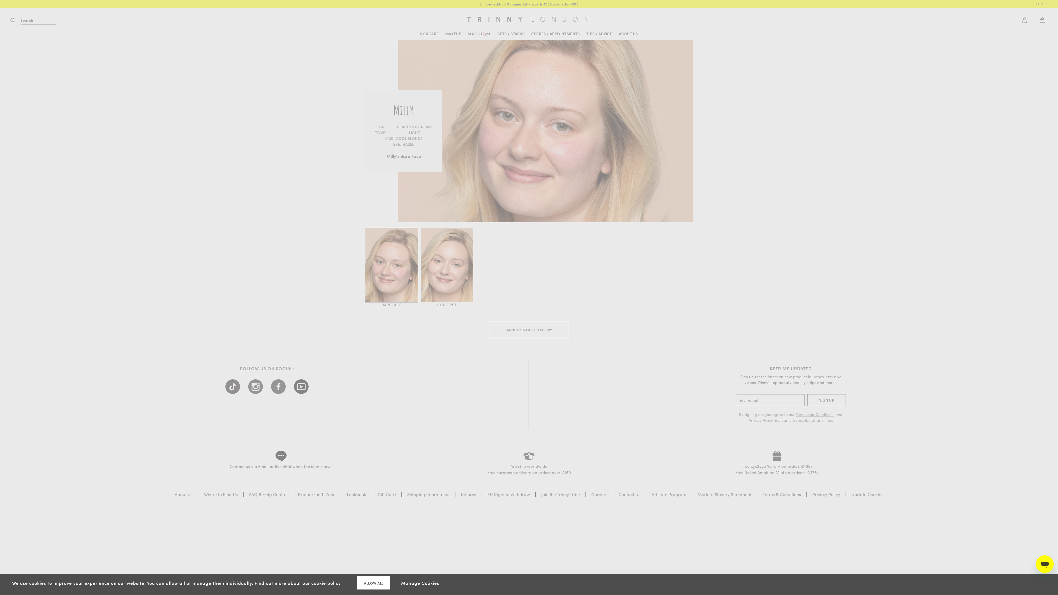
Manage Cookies (420, 583)
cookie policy (326, 583)
